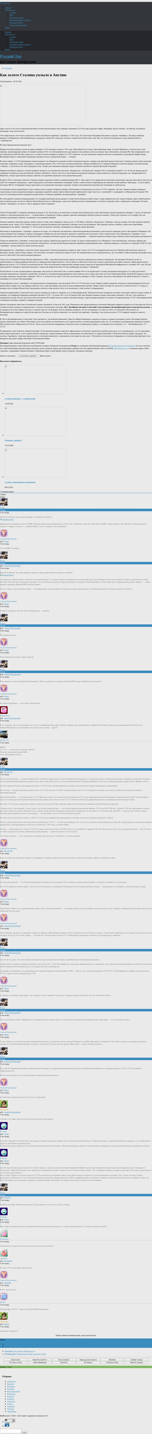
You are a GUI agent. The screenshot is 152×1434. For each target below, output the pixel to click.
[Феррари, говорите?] (35, 435)
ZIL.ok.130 (8, 772)
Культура (10, 1396)
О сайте (13, 12)
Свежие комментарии (18, 25)
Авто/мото (11, 1381)
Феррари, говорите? (13, 440)
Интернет (11, 1386)
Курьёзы (10, 1399)
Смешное (11, 1406)
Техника (10, 1408)
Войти (7, 27)
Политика (11, 1401)
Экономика (11, 1411)
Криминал (11, 1394)
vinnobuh (7, 1282)
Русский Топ (5, 3)
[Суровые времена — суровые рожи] (35, 393)
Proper (6, 541)
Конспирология (13, 1391)
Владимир (8, 1261)
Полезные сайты (16, 22)
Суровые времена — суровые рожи (20, 398)
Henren (6, 1324)
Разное (10, 1404)
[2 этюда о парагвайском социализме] (35, 477)
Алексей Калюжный (12, 565)
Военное (10, 1384)
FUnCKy (7, 1197)
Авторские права (16, 17)
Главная (8, 7)
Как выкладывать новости (20, 20)
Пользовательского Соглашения (122, 345)
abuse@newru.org (121, 348)
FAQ (11, 15)
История (8, 68)
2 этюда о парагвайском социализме (20, 482)
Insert (24, 1433)
